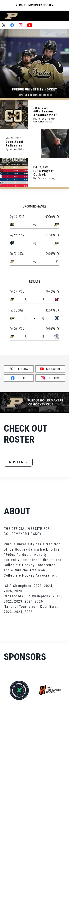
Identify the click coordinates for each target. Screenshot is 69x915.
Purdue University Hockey (34, 5)
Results (34, 281)
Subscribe (53, 369)
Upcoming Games (34, 206)
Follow (23, 369)
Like (24, 378)
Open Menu (60, 16)
